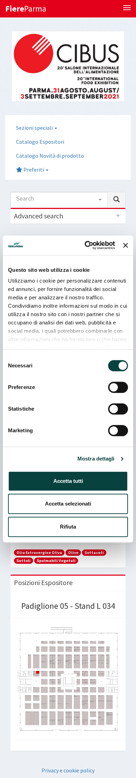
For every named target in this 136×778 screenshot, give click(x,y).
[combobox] (59, 200)
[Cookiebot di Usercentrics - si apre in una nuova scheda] (86, 245)
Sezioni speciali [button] (35, 127)
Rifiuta (68, 527)
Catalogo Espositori (40, 141)
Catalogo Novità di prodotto (50, 155)
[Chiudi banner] (125, 245)
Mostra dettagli (96, 459)
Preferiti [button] (33, 169)
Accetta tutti (68, 481)
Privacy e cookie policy (68, 770)
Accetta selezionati (68, 504)
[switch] (118, 387)
